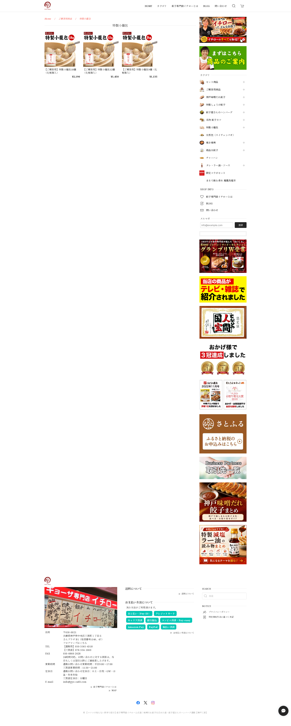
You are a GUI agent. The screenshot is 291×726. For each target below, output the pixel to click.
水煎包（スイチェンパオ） (220, 135)
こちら (83, 642)
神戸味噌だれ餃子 (215, 97)
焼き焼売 (211, 142)
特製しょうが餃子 (215, 104)
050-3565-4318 (84, 646)
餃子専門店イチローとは (185, 6)
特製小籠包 (212, 127)
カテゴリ (162, 6)
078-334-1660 (83, 650)
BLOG (206, 6)
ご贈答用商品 (213, 89)
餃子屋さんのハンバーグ (219, 112)
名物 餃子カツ (213, 120)
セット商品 (212, 82)
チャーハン (212, 157)
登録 (240, 225)
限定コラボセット (215, 173)
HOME (148, 6)
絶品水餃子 (212, 150)
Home (47, 18)
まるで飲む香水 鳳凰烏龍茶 (221, 180)
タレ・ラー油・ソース (218, 165)
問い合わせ (221, 6)
